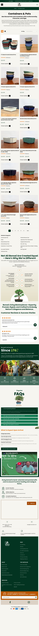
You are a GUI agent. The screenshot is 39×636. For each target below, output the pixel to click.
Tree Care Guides (23, 564)
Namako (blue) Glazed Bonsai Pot (28, 118)
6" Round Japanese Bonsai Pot (8, 86)
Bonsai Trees (4, 564)
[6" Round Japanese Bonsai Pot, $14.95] (10, 76)
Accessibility (22, 544)
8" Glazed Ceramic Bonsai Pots (8, 54)
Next (28, 230)
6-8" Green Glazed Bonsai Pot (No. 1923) (28, 151)
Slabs (2, 239)
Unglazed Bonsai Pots (25, 241)
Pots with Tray (23, 244)
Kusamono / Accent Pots (6, 246)
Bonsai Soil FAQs (23, 572)
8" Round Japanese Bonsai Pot (27, 86)
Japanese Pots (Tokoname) (26, 239)
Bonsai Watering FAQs (24, 568)
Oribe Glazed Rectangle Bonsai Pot (28, 182)
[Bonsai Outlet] (7, 543)
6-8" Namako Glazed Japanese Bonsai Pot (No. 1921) (8, 183)
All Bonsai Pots (4, 251)
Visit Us (32, 503)
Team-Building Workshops (19, 584)
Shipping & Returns (24, 559)
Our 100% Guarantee (24, 550)
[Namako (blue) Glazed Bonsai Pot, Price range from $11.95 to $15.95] (29, 108)
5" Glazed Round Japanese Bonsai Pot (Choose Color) (28, 55)
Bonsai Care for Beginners (25, 566)
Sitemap (22, 574)
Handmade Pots (4, 237)
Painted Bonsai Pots (24, 237)
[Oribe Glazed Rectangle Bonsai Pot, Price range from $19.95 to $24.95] (29, 172)
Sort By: (23, 31)
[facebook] (10, 602)
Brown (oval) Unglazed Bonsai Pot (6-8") (28, 215)
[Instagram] (28, 602)
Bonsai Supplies (5, 568)
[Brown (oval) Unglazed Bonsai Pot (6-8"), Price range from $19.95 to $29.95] (29, 204)
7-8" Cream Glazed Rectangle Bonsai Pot (8, 215)
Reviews (21, 546)
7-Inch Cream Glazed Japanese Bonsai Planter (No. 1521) (9, 119)
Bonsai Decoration (5, 572)
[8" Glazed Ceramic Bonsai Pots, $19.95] (10, 44)
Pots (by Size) (23, 249)
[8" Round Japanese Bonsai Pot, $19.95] (29, 76)
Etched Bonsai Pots (5, 244)
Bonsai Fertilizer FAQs (24, 570)
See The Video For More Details (9, 448)
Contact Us (22, 554)
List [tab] (5, 31)
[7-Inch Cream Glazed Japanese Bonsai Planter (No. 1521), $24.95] (10, 108)
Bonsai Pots (4, 570)
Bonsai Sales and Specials (7, 574)
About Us (22, 552)
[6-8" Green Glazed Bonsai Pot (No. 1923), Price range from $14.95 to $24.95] (29, 139)
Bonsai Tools (4, 566)
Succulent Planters (5, 249)
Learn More (4, 1)
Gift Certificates (23, 577)
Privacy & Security (23, 556)
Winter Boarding (5, 582)
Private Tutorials (17, 582)
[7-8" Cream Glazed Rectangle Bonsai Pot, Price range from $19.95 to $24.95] (10, 204)
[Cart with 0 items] (37, 4)
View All (15, 586)
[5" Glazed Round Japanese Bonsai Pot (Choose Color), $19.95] (29, 44)
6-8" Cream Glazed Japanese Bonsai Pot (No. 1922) (10, 151)
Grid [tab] (2, 31)
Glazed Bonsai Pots (5, 241)
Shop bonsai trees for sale (29, 25)
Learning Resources (24, 548)
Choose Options (4, 63)
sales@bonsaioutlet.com (32, 524)
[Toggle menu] (2, 5)
